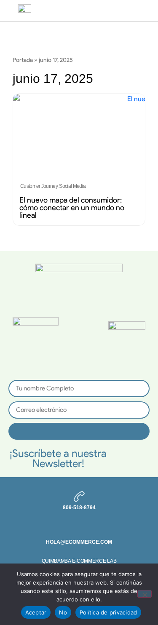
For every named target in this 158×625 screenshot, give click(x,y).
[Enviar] (79, 431)
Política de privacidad (108, 612)
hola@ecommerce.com (79, 542)
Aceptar (36, 612)
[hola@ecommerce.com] (79, 529)
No (63, 612)
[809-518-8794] (79, 496)
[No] (144, 594)
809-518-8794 (79, 507)
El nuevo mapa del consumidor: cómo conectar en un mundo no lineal (71, 207)
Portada (23, 59)
